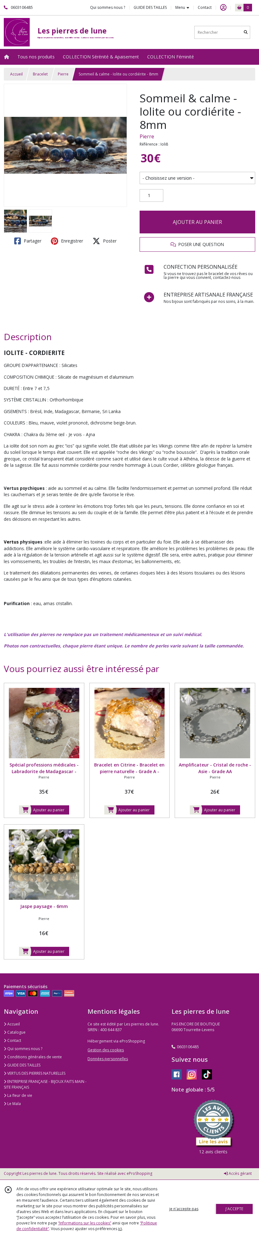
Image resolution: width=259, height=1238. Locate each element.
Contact (205, 7)
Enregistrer (71, 241)
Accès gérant (240, 1173)
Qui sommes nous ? (24, 1048)
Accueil (16, 74)
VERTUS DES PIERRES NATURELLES (35, 1073)
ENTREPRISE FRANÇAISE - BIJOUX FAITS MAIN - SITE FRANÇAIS (45, 1084)
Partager (31, 241)
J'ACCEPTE (234, 1208)
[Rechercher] (246, 32)
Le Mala (13, 1103)
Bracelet (40, 74)
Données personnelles (107, 1058)
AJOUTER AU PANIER (197, 222)
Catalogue (16, 1032)
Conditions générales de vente (34, 1057)
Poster (109, 241)
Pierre (63, 74)
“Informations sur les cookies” (84, 1223)
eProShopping (139, 1173)
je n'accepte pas (183, 1208)
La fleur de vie (19, 1095)
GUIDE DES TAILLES (23, 1065)
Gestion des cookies (105, 1050)
